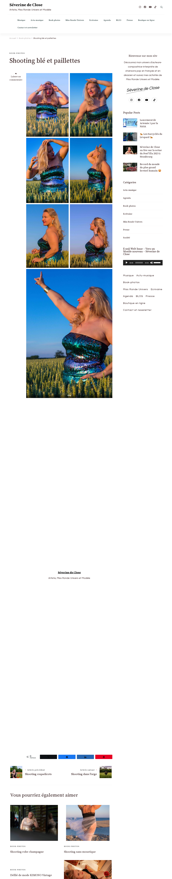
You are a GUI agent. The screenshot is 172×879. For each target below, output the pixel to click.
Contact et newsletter (27, 28)
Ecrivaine (93, 20)
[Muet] (151, 262)
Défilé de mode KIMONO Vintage (31, 875)
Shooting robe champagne (27, 852)
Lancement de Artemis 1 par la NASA (149, 123)
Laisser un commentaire (15, 78)
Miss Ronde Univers (75, 20)
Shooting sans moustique (80, 852)
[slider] (157, 262)
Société (126, 237)
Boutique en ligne (146, 20)
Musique (21, 20)
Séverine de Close (25, 5)
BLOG (118, 20)
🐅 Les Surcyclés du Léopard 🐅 (151, 135)
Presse (130, 20)
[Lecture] (126, 262)
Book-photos (54, 20)
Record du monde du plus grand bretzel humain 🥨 (150, 167)
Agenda (107, 20)
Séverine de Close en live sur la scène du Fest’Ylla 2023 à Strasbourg (151, 152)
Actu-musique (37, 20)
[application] (143, 262)
